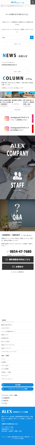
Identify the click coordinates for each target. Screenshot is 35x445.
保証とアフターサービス (7, 345)
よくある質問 (4, 369)
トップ (3, 359)
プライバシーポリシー (7, 379)
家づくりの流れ (5, 341)
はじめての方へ (5, 328)
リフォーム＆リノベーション (9, 351)
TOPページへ (17, 44)
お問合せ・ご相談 (6, 372)
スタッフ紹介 (4, 365)
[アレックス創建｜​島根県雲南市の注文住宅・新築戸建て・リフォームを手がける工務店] (17, 2)
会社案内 (3, 362)
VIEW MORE (17, 71)
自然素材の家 (4, 338)
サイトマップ (4, 375)
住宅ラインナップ (6, 348)
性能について (4, 335)
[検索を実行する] (32, 37)
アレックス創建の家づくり (8, 331)
